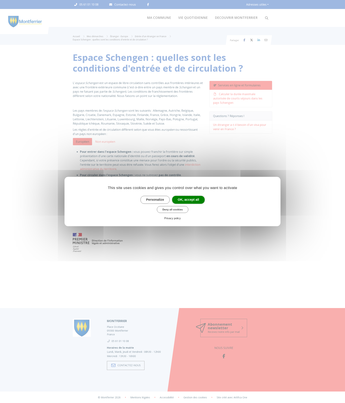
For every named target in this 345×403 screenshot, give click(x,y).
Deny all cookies (172, 209)
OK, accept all (188, 199)
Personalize (155, 199)
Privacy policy (172, 218)
